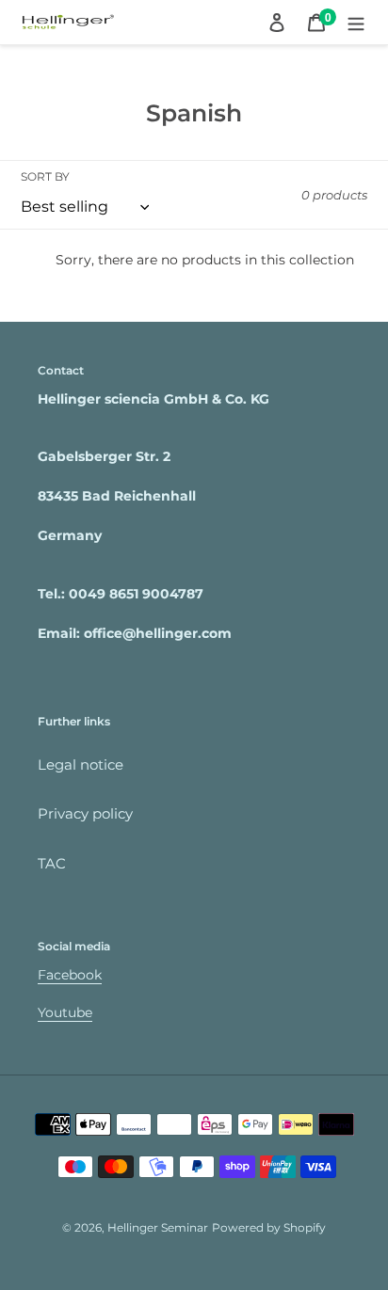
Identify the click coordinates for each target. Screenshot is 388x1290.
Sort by (45, 176)
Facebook (70, 974)
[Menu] (356, 22)
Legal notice (80, 764)
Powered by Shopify (269, 1227)
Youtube (65, 1012)
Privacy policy (85, 813)
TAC (52, 863)
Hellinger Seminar (157, 1227)
